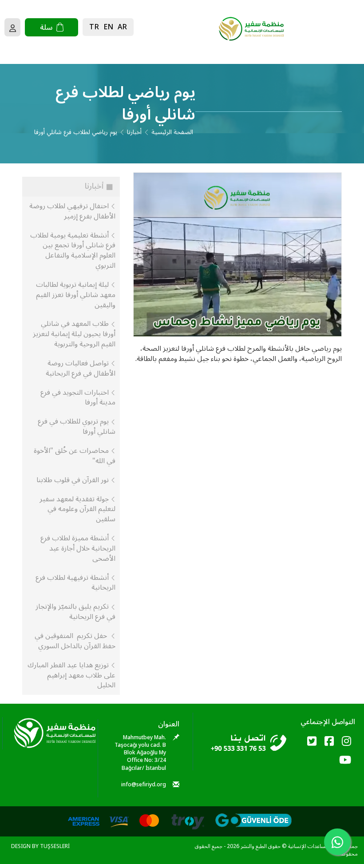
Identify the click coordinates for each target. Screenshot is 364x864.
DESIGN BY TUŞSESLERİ (40, 846)
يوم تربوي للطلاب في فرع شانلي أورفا (76, 426)
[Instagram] (346, 741)
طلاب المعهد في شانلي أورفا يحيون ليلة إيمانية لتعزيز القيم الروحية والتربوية (74, 334)
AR (122, 27)
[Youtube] (345, 760)
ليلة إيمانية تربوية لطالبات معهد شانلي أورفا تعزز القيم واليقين (75, 295)
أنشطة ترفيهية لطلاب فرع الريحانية (75, 582)
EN (108, 27)
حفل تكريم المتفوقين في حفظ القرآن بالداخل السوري (75, 641)
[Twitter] (312, 741)
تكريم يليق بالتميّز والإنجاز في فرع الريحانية (75, 611)
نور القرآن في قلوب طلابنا (73, 479)
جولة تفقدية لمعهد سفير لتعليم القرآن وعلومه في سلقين (77, 509)
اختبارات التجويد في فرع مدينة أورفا (77, 397)
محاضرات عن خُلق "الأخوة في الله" (74, 455)
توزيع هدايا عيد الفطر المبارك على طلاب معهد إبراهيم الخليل (71, 675)
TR (94, 27)
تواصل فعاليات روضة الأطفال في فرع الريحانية (80, 368)
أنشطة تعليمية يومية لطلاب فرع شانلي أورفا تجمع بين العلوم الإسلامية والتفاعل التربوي (72, 250)
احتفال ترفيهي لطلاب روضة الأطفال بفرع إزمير (72, 211)
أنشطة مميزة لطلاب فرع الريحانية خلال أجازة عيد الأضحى (77, 548)
